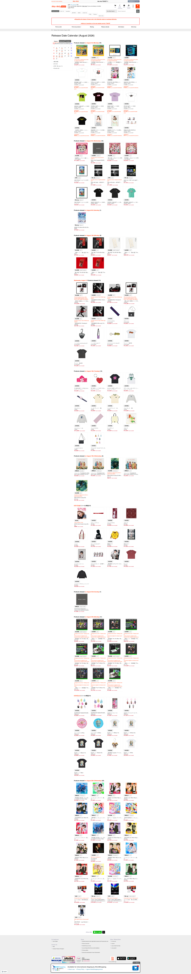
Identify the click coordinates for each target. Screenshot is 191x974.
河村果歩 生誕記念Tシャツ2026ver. (114, 202)
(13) (62, 51)
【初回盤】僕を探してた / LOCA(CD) (98, 837)
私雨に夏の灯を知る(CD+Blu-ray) (114, 475)
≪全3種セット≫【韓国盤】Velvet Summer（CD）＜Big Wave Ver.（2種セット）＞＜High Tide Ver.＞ (114, 62)
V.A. (108, 819)
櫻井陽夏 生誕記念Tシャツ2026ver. (131, 202)
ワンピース (76, 181)
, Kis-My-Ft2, (84, 12)
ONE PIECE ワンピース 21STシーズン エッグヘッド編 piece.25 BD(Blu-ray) (81, 202)
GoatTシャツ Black (78, 772)
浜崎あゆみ (76, 714)
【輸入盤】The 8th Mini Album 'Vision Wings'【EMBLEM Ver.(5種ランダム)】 (81, 272)
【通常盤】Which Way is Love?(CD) (81, 857)
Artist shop (133, 27)
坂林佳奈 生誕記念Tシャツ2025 (81, 106)
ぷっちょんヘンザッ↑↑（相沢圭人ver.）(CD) (131, 857)
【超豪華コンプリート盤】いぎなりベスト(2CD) (81, 158)
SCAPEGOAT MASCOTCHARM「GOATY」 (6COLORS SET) (98, 712)
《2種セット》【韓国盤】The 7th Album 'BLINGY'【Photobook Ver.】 (114, 687)
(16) (56, 48)
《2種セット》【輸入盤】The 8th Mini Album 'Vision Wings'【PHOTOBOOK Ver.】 (81, 252)
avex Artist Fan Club (116, 945)
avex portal (114, 948)
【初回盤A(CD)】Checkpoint (114, 299)
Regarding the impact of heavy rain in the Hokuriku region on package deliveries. (96, 19)
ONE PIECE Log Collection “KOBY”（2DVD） (81, 922)
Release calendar (105, 27)
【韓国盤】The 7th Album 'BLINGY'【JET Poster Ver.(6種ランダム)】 (98, 687)
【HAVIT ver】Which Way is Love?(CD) (114, 797)
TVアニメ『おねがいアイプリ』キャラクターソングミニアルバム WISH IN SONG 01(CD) (114, 817)
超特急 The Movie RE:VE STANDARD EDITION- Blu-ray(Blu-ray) (81, 227)
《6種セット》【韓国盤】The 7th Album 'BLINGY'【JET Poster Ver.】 (81, 687)
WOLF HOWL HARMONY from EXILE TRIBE (81, 474)
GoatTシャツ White (128, 752)
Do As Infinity (110, 322)
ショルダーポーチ (78, 448)
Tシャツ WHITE (128, 343)
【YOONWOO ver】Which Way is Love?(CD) (81, 817)
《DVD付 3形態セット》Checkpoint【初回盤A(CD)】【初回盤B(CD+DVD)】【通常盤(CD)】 (81, 301)
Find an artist (58, 27)
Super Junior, (101, 15)
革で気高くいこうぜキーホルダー (98, 388)
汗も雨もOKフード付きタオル (81, 388)
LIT (91, 799)
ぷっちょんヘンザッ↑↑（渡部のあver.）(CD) (98, 797)
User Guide (55, 941)
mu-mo (113, 943)
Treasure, (95, 14)
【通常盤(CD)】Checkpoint (80, 323)
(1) (71, 48)
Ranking (92, 27)
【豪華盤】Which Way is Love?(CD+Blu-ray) (114, 857)
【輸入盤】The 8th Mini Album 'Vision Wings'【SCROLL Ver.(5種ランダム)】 (114, 252)
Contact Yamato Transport (58, 948)
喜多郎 (92, 161)
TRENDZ (109, 799)
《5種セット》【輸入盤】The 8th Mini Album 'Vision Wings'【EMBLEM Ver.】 (98, 272)
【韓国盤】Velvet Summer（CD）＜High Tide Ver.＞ (131, 62)
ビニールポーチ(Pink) (79, 732)
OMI (92, 183)
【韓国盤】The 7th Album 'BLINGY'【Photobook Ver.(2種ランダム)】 (98, 663)
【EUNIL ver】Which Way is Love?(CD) (131, 797)
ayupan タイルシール (112, 712)
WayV (75, 253)
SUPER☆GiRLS (77, 83)
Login (69, 7)
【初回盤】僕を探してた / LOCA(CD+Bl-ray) (81, 797)
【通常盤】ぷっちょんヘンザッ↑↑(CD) (98, 817)
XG (75, 525)
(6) (56, 51)
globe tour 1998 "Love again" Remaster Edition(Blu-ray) (131, 180)
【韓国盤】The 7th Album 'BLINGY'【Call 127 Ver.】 (114, 663)
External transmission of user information (91, 952)
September (62, 41)
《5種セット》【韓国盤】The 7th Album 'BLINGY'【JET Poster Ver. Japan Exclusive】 (131, 663)
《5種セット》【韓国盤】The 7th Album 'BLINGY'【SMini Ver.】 (98, 638)
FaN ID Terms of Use (86, 945)
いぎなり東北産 (77, 159)
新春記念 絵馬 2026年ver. (130, 130)
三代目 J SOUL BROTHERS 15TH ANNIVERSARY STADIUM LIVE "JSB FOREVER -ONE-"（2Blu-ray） (98, 899)
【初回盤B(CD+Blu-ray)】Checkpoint (98, 323)
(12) (62, 48)
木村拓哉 (76, 302)
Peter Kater (93, 860)
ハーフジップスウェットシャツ (81, 583)
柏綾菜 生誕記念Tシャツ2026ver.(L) (98, 202)
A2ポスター (126, 543)
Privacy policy (85, 950)
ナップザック (110, 428)
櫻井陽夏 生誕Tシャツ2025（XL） (81, 82)
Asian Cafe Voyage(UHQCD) (97, 160)
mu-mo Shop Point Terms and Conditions (90, 948)
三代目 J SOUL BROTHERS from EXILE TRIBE (98, 900)
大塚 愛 (75, 409)
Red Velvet (76, 63)
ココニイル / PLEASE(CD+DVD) (81, 473)
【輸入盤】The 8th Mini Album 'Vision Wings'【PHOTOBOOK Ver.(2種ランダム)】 (98, 252)
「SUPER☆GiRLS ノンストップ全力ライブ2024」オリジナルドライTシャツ (81, 130)
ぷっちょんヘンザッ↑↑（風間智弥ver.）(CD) (81, 837)
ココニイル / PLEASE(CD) (130, 473)
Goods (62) (56, 68)
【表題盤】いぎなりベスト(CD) (131, 158)
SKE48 (79, 12)
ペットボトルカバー (95, 343)
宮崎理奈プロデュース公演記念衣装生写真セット (114, 130)
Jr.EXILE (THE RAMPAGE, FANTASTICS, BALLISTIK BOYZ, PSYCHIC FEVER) (81, 610)
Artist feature (121, 27)
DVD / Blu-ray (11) (58, 66)
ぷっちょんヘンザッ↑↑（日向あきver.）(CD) (98, 878)
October (68, 41)
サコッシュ (126, 321)
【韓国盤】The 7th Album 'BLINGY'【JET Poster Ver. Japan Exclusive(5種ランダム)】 (114, 638)
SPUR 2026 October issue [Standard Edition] (81, 524)
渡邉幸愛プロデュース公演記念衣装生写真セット (98, 130)
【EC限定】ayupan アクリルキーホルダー (114, 752)
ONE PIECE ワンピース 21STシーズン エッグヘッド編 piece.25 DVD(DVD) (81, 180)
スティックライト (95, 522)
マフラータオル (111, 321)
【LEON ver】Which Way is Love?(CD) (114, 837)
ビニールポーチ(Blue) (96, 732)
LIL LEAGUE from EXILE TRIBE (80, 799)
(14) (59, 54)
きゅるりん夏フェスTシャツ (114, 388)
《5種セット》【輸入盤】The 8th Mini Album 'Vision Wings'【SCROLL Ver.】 (131, 252)
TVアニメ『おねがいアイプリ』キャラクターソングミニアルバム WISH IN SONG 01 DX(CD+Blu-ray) (114, 878)
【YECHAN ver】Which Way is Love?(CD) (131, 837)
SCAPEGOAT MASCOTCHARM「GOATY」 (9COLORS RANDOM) (81, 713)
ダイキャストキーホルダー (113, 343)
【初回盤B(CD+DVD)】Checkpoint (98, 299)
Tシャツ (126, 563)
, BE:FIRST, (74, 12)
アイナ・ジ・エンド (78, 389)
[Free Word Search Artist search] (111, 11)
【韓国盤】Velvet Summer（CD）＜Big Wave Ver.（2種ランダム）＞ (81, 62)
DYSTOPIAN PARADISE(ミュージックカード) (81, 609)
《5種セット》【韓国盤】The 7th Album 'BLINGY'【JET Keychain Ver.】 (131, 638)
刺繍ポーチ (110, 543)
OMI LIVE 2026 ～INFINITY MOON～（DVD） (114, 182)
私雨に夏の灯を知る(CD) (80, 497)
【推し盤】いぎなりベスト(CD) (114, 158)
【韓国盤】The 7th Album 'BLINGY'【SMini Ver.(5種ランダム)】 (81, 638)
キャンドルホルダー (95, 543)
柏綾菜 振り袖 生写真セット (130, 82)
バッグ (75, 544)
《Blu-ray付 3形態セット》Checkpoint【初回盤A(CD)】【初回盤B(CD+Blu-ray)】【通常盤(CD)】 (131, 301)
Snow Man (68, 11)
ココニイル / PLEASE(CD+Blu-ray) (98, 473)
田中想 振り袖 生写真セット (113, 82)
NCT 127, (62, 11)
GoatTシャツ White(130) (129, 732)
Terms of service (85, 943)
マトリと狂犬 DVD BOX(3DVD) (81, 899)
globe (125, 181)
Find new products (76, 27)
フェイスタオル (94, 428)
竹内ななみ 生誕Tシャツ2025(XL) (98, 82)
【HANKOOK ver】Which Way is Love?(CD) (81, 878)
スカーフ (126, 428)
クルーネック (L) (78, 428)
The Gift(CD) (94, 858)
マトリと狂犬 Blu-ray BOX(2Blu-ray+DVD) (131, 899)
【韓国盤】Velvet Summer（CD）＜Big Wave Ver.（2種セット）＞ (98, 62)
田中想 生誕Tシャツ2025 (129, 106)
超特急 (75, 228)
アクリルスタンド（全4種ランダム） (98, 563)
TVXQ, (90, 14)
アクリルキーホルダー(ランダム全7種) (98, 448)
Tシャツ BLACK (78, 363)
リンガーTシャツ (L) (112, 408)
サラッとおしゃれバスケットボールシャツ (131, 388)
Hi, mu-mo (114, 941)
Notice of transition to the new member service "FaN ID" (96, 23)
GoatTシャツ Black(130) (96, 752)
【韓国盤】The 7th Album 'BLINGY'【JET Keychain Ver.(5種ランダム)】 (81, 663)
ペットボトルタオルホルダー (81, 343)
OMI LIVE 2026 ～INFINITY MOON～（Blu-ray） (98, 182)
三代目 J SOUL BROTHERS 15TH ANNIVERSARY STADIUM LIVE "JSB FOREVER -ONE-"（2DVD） (114, 899)
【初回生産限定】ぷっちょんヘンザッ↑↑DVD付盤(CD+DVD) (131, 817)
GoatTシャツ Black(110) (80, 752)
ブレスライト (77, 408)
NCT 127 (76, 640)
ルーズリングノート (79, 563)
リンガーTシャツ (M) (96, 408)
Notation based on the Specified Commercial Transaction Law (95, 941)
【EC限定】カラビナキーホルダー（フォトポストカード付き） (114, 563)
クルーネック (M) (128, 408)
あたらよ (109, 476)
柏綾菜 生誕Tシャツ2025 (113, 106)
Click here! (84, 6)
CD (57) (56, 64)
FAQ (54, 946)
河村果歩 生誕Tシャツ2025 (97, 106)
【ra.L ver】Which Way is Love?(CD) (131, 878)
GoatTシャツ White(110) (113, 732)
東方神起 (92, 524)
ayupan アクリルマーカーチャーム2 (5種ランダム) (131, 712)
